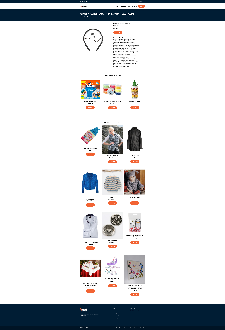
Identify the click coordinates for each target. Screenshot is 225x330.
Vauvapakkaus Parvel (135, 197)
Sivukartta (142, 327)
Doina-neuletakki (90, 199)
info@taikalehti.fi (141, 1)
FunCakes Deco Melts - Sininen (90, 148)
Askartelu (123, 6)
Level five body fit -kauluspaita (90, 242)
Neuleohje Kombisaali (112, 156)
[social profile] (89, 1)
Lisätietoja (118, 32)
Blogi (135, 6)
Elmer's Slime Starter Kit (90, 102)
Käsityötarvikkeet (85, 16)
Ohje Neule (112, 197)
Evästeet (127, 327)
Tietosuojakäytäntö (134, 327)
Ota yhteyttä (122, 327)
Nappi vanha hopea (112, 240)
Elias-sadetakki (135, 155)
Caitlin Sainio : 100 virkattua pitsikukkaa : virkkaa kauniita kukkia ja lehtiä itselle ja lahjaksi (135, 287)
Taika (117, 6)
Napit (92, 16)
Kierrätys (130, 6)
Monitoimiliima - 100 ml (134, 102)
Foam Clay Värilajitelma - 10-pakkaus (112, 102)
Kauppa (141, 6)
